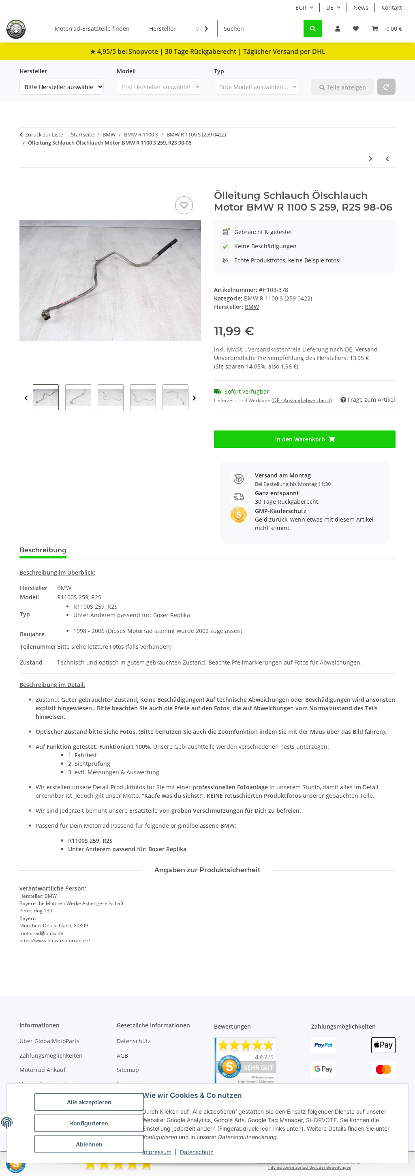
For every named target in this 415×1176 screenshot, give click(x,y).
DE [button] (330, 7)
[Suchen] (313, 28)
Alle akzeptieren (89, 1102)
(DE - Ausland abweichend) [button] (302, 400)
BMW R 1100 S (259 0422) (278, 298)
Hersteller (162, 28)
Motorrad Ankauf (42, 1070)
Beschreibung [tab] (42, 550)
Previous (26, 398)
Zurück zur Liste (44, 134)
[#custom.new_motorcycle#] (386, 87)
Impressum (156, 1151)
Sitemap (128, 1070)
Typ (219, 71)
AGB (122, 1055)
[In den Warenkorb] (25, 185)
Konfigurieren (89, 1123)
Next (194, 398)
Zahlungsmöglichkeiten (51, 1055)
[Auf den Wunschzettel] (184, 205)
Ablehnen (89, 1144)
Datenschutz (197, 1151)
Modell (126, 71)
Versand (366, 349)
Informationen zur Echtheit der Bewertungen (309, 1167)
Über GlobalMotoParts (49, 1041)
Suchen (321, 71)
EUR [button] (300, 7)
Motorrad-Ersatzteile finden (92, 28)
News (360, 7)
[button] (338, 29)
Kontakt (391, 7)
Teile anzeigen (345, 87)
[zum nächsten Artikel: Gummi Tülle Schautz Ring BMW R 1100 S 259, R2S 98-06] (370, 158)
